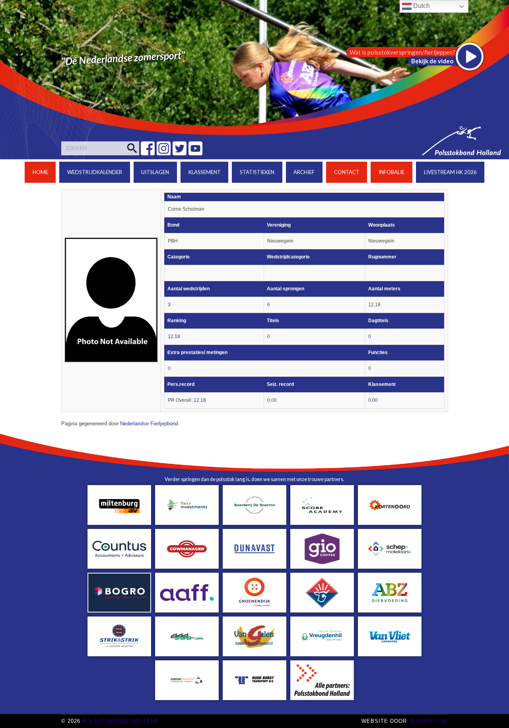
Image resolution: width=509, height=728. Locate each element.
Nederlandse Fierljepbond (149, 424)
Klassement (204, 172)
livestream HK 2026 (450, 172)
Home (40, 172)
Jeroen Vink (428, 721)
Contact (346, 172)
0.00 (373, 400)
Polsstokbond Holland (120, 721)
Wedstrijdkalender (94, 172)
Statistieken (257, 172)
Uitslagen (155, 172)
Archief (304, 172)
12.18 (174, 336)
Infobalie (391, 172)
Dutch (421, 5)
